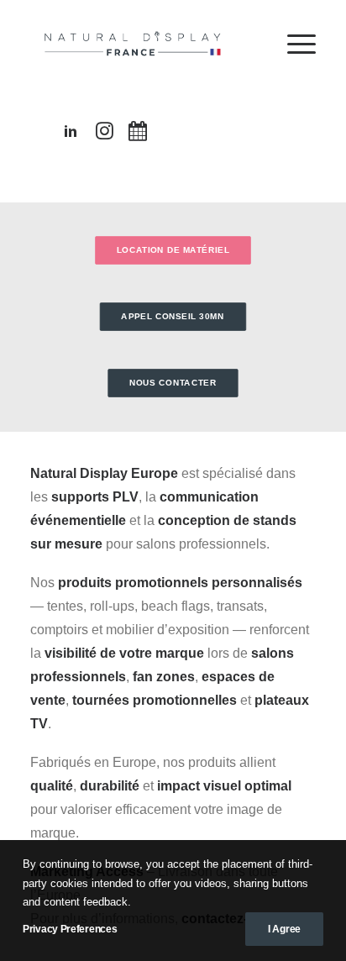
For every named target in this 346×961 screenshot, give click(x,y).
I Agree (284, 929)
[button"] (70, 135)
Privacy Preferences (70, 929)
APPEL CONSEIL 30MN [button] (173, 316)
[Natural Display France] (134, 44)
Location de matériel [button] (173, 250)
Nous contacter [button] (173, 382)
